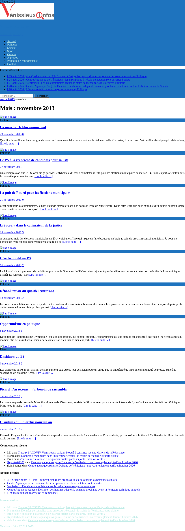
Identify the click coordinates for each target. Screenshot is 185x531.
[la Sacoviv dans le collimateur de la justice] (8, 215)
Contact (11, 64)
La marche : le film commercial (23, 127)
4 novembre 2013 (10, 396)
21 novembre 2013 (10, 199)
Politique (12, 44)
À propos (12, 57)
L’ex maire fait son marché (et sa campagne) (32, 492)
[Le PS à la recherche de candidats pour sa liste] (8, 149)
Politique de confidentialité (22, 60)
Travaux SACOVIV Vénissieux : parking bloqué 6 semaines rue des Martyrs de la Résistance (71, 452)
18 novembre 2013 (10, 232)
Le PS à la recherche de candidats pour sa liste (34, 160)
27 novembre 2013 (10, 166)
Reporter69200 (15, 462)
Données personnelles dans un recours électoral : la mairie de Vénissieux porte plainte (70, 455)
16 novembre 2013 (10, 265)
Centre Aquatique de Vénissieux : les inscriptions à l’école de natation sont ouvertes (54, 483)
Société (11, 47)
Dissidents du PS (12, 356)
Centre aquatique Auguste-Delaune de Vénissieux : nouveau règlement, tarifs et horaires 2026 (84, 462)
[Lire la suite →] (9, 143)
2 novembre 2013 (10, 429)
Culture (11, 54)
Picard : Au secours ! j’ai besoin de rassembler (34, 389)
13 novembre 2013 (10, 297)
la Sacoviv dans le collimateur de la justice (31, 225)
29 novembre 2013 (10, 134)
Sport (10, 51)
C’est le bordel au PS (15, 258)
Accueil (11, 41)
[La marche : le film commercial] (8, 116)
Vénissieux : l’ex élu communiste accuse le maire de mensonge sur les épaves (51, 486)
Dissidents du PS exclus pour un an (26, 422)
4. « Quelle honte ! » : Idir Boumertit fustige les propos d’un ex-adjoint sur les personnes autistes (62, 479)
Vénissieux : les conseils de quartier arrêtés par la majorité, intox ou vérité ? (62, 459)
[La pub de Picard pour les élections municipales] (8, 182)
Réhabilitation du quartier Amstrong (27, 291)
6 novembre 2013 (10, 363)
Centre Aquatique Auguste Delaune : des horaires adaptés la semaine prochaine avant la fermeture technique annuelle (73, 489)
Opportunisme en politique (20, 324)
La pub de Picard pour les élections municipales (35, 193)
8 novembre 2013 (10, 330)
